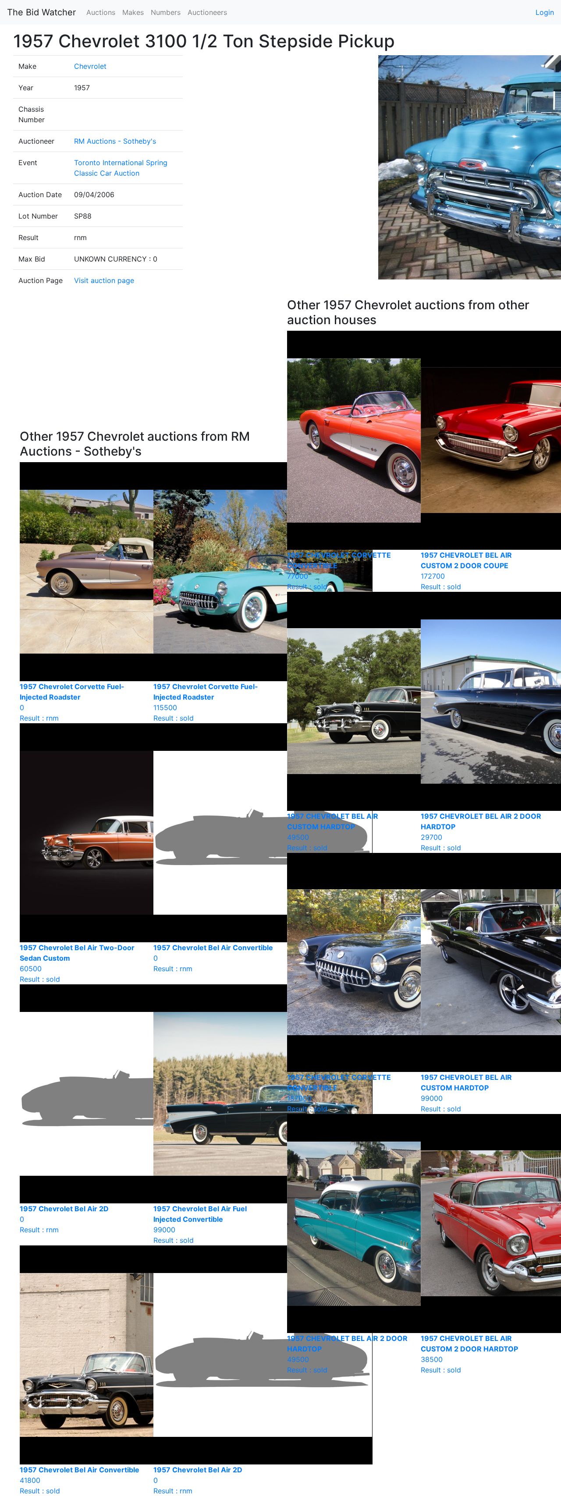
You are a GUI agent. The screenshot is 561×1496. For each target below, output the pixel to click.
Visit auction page (104, 280)
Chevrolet (90, 66)
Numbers (166, 12)
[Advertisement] (147, 363)
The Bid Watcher (41, 12)
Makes (133, 12)
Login (545, 12)
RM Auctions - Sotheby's (115, 141)
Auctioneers (207, 12)
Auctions (100, 12)
